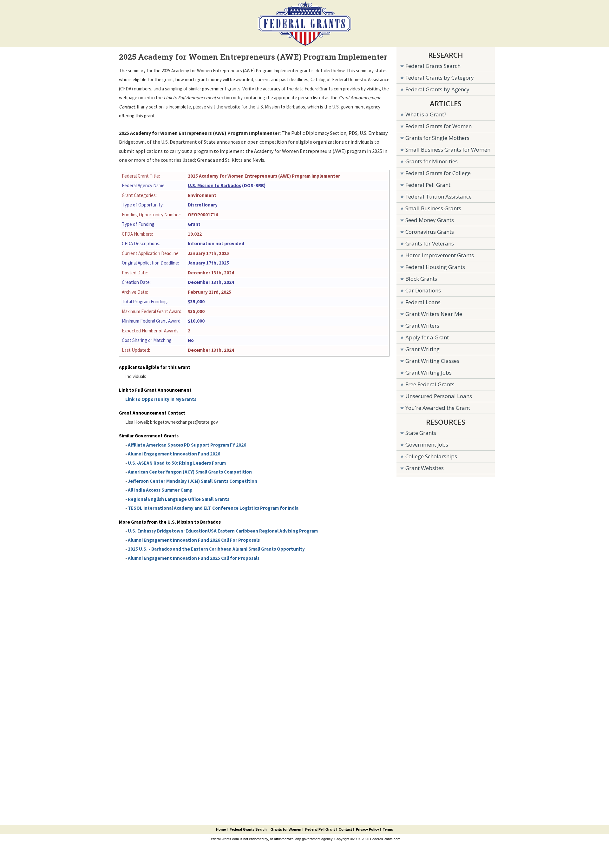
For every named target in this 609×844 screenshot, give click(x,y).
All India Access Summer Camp (160, 490)
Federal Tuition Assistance (438, 196)
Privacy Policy (367, 829)
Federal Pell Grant (427, 184)
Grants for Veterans (429, 243)
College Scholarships (431, 456)
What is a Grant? (425, 114)
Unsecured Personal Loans (438, 396)
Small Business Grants (433, 208)
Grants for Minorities (431, 161)
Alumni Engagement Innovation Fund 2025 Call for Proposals (193, 558)
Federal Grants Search (433, 65)
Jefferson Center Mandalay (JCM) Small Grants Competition (192, 481)
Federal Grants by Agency (437, 89)
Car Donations (423, 290)
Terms (388, 829)
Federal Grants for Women (438, 126)
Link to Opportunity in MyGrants (160, 399)
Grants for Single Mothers (437, 137)
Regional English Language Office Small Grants (178, 499)
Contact (345, 829)
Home (221, 829)
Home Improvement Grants (439, 255)
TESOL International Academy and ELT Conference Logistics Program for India (213, 508)
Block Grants (421, 278)
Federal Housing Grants (435, 267)
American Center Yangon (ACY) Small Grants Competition (190, 472)
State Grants (420, 432)
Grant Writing (422, 349)
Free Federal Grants (430, 384)
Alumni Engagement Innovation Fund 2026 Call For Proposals (194, 540)
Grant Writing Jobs (428, 372)
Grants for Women (286, 829)
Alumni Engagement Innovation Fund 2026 (174, 454)
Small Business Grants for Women (447, 149)
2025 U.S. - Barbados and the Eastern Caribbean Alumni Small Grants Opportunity (216, 549)
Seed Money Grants (429, 220)
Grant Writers (422, 325)
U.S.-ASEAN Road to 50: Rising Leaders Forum (177, 463)
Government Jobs (426, 444)
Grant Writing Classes (432, 360)
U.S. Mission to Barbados (214, 185)
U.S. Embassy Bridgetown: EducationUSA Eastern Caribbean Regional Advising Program (223, 531)
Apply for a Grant (427, 337)
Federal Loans (423, 302)
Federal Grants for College (438, 173)
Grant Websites (424, 468)
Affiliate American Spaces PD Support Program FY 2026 (187, 445)
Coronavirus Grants (429, 231)
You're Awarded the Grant (437, 407)
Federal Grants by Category (439, 77)
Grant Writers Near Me (433, 313)
